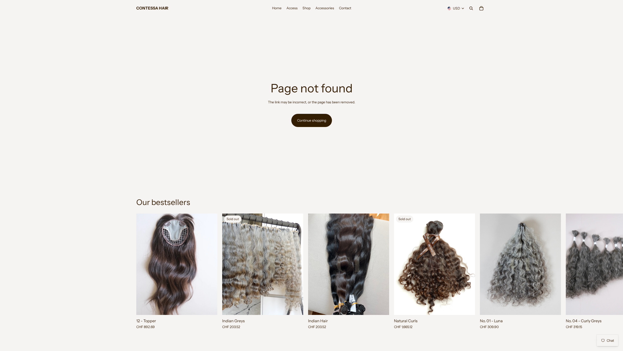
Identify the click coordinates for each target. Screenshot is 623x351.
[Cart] (481, 8)
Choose (385, 307)
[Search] (471, 8)
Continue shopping (311, 120)
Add (557, 307)
